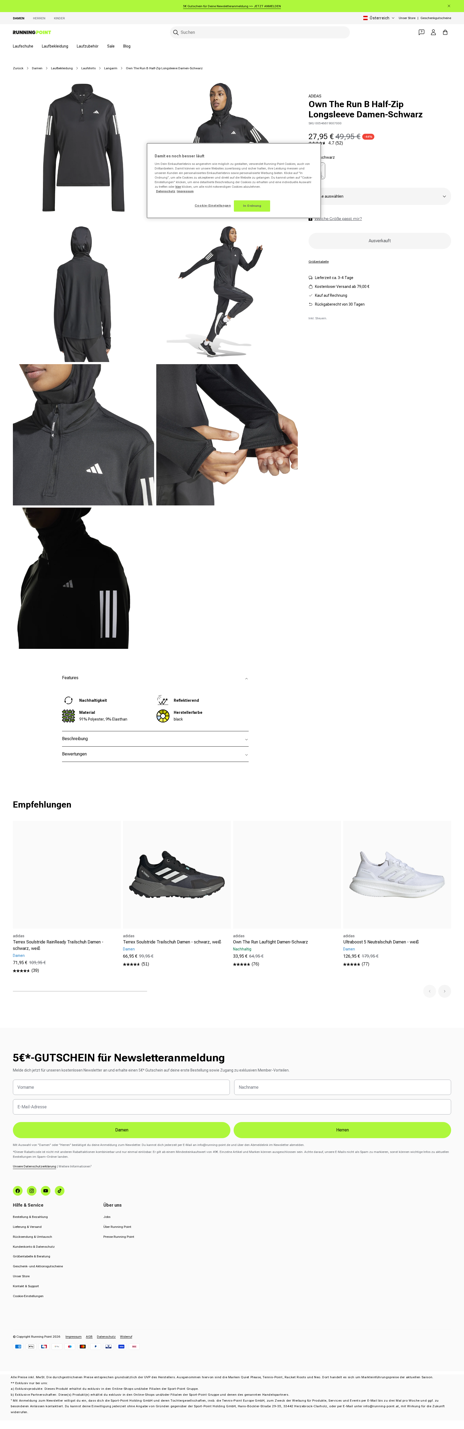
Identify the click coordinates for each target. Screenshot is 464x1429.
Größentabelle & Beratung (31, 1256)
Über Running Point (117, 1227)
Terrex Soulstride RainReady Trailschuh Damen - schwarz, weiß (58, 945)
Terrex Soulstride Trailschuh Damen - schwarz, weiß (172, 942)
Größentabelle (319, 261)
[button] (429, 991)
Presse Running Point (118, 1237)
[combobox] (260, 32)
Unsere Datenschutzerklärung (34, 1166)
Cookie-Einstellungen (28, 1296)
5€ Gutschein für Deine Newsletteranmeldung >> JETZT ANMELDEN (232, 6)
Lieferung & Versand (27, 1227)
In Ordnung (252, 206)
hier (178, 187)
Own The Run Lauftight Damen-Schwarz (270, 942)
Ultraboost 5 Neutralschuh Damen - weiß (381, 942)
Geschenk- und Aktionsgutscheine (38, 1266)
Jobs (106, 1217)
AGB (89, 1336)
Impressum (74, 1336)
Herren (39, 18)
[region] (234, 180)
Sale (111, 46)
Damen (18, 18)
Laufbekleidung (55, 46)
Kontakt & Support (26, 1286)
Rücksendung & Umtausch (32, 1237)
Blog (126, 46)
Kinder (59, 18)
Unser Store (407, 18)
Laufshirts (88, 68)
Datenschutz (106, 1336)
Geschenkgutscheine (436, 18)
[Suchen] (176, 32)
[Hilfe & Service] (421, 32)
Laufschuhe (23, 46)
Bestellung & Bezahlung (30, 1217)
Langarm (110, 68)
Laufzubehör (88, 46)
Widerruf (126, 1336)
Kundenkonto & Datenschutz (34, 1247)
